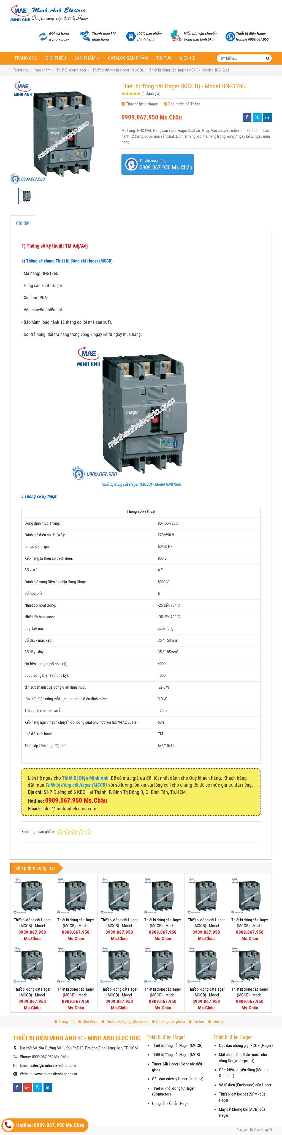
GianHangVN (263, 1130)
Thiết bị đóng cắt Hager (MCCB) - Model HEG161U (119, 925)
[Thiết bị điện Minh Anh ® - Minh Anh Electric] (49, 13)
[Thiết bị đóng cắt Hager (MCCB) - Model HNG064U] (250, 965)
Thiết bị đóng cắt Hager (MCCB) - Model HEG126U (162, 925)
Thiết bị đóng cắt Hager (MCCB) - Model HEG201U (75, 925)
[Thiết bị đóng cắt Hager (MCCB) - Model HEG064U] (250, 895)
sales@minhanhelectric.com (53, 1065)
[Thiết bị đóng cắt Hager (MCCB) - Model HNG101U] (206, 965)
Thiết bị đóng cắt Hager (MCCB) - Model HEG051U (32, 995)
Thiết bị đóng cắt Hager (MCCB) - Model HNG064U (249, 995)
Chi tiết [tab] (22, 223)
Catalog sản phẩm (128, 58)
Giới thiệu (56, 58)
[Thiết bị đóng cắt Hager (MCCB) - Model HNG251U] (75, 965)
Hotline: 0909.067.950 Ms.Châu (49, 1125)
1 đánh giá (151, 93)
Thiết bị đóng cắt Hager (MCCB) (177, 1045)
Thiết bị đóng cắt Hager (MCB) (176, 1054)
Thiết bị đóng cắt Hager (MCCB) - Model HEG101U (206, 925)
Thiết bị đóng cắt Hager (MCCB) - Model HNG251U (75, 995)
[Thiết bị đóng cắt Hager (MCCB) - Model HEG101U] (206, 895)
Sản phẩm (85, 58)
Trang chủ (25, 58)
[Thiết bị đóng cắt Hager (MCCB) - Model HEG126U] (162, 895)
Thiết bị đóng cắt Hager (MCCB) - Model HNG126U (141, 484)
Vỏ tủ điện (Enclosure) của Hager (245, 1085)
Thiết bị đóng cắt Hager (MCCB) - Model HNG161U (162, 995)
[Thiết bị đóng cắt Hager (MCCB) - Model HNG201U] (119, 965)
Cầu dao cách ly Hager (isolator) (178, 1078)
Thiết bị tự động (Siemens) (127, 1021)
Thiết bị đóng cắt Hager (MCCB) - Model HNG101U (206, 995)
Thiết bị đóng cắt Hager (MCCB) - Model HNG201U (119, 995)
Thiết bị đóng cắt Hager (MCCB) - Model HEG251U (32, 925)
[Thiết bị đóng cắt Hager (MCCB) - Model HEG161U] (119, 895)
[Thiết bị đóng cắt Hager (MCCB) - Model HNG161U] (162, 965)
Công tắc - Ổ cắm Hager (171, 1103)
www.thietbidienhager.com (55, 1074)
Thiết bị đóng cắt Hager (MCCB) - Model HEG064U (249, 925)
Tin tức (164, 58)
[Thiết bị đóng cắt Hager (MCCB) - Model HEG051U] (32, 965)
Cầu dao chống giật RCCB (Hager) (246, 1045)
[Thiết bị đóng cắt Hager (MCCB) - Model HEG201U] (75, 895)
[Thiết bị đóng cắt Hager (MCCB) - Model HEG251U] (32, 895)
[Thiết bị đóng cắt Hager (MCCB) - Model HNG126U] (63, 132)
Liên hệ (187, 58)
